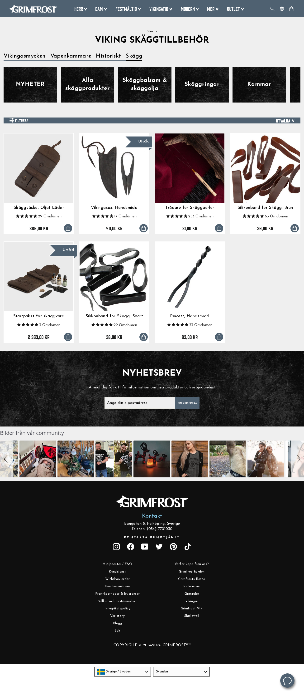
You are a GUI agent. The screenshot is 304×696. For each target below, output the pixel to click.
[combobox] (122, 671)
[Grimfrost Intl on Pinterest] (173, 546)
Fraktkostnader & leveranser (117, 594)
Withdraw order (117, 579)
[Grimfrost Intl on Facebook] (130, 546)
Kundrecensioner (117, 586)
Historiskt (108, 56)
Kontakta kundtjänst (152, 537)
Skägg (134, 56)
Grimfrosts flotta (191, 579)
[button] (6, 459)
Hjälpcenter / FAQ (117, 564)
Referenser (191, 586)
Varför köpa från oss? (192, 564)
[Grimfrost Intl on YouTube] (144, 546)
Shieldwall (191, 616)
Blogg (117, 623)
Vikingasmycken (25, 56)
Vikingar (191, 601)
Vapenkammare (70, 56)
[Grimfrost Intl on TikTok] (187, 546)
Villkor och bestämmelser (117, 601)
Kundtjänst (117, 571)
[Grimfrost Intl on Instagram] (116, 546)
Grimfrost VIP (192, 608)
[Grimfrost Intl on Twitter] (159, 546)
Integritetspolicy (117, 608)
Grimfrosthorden (191, 571)
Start (151, 31)
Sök (117, 630)
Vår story (117, 616)
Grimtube (192, 594)
